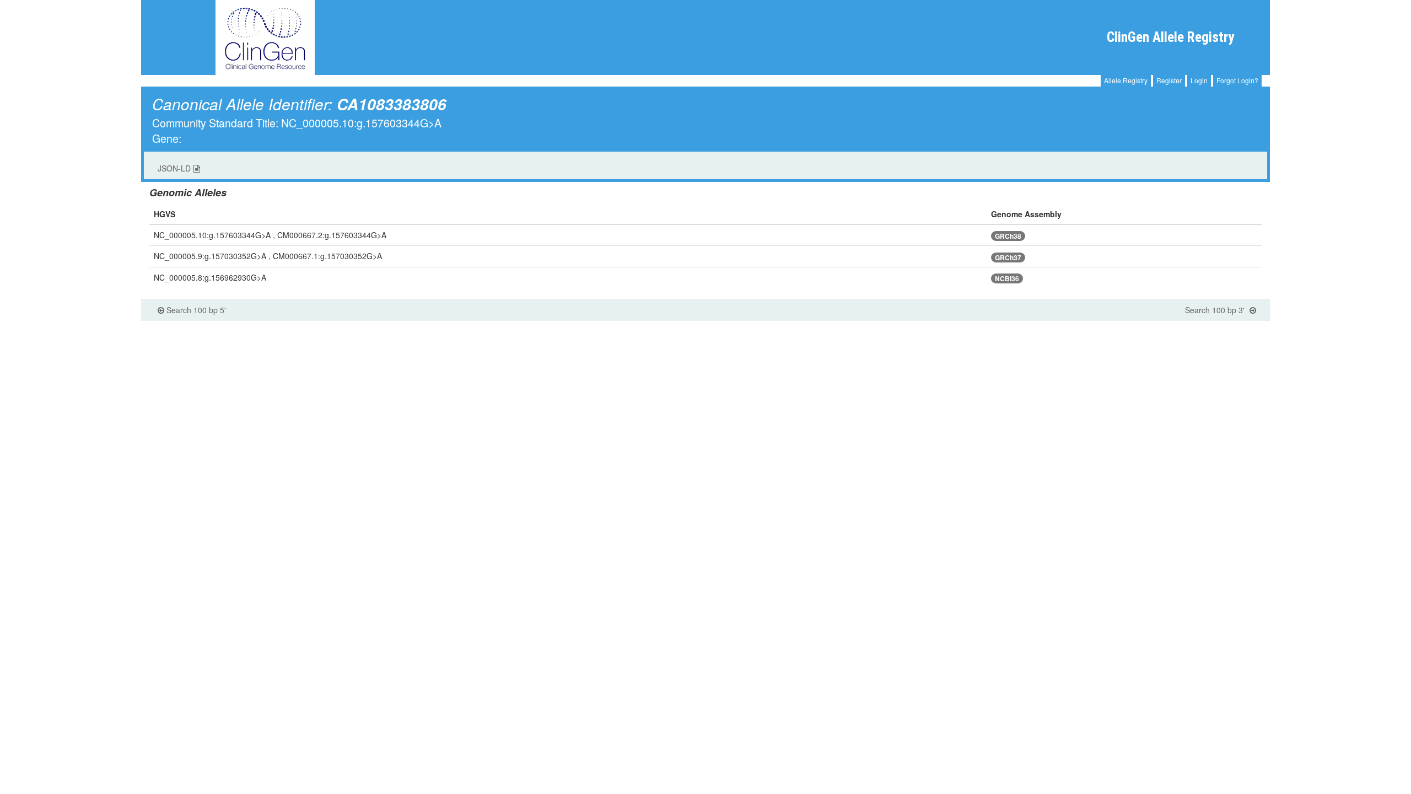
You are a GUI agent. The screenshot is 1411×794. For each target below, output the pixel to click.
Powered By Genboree (1221, 326)
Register (1169, 80)
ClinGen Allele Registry (1170, 37)
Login (1199, 80)
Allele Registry (1126, 80)
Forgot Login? (1237, 80)
